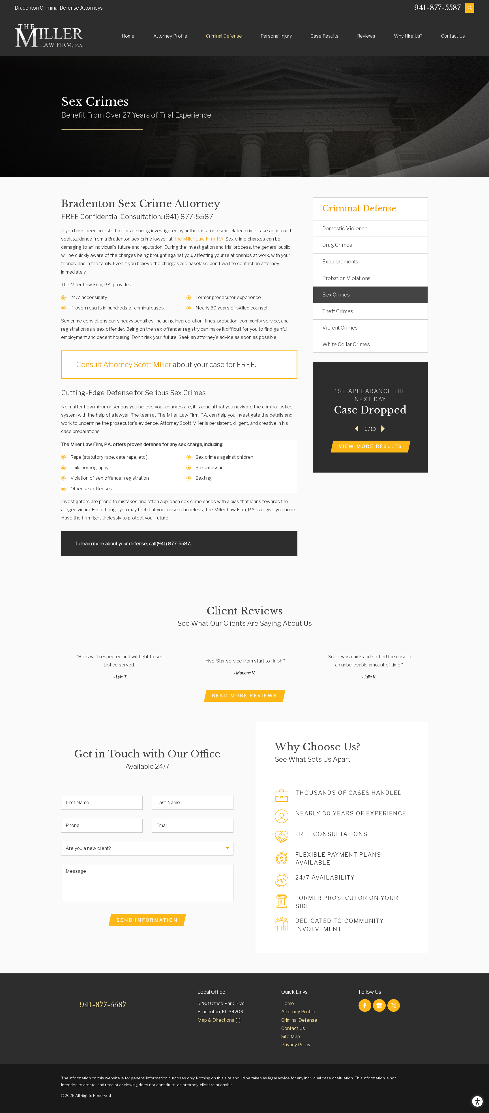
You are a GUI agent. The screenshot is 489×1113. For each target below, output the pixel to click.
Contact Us (453, 36)
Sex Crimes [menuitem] (336, 295)
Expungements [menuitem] (340, 262)
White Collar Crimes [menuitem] (346, 344)
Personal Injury (276, 36)
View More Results (370, 446)
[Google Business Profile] (379, 1005)
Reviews (366, 36)
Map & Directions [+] (219, 1020)
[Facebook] (365, 1005)
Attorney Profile (170, 36)
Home (128, 36)
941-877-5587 (437, 8)
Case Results (324, 36)
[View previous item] (356, 429)
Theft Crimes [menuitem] (337, 311)
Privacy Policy (295, 1044)
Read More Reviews (244, 695)
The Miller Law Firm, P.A (199, 239)
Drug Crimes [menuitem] (337, 245)
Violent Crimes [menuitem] (340, 328)
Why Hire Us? (408, 36)
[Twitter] (393, 1005)
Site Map (290, 1036)
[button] (477, 1101)
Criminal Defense (224, 36)
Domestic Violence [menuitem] (345, 228)
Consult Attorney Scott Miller (123, 364)
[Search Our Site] (469, 7)
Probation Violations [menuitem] (346, 278)
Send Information (147, 920)
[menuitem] (128, 36)
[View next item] (383, 429)
